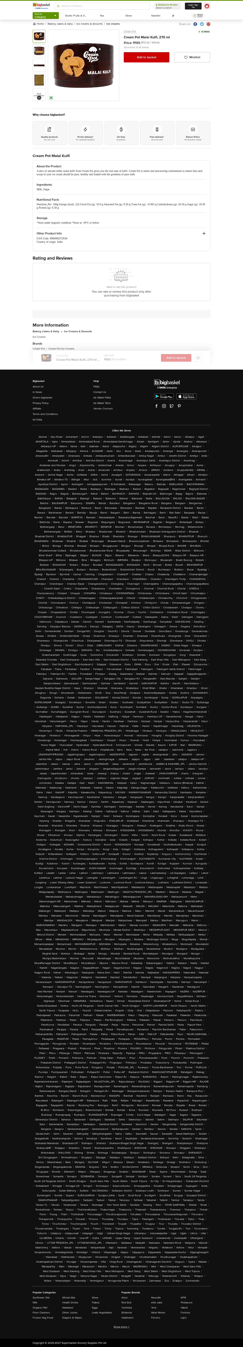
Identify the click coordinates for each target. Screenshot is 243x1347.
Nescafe (156, 1297)
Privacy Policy (41, 403)
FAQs (96, 386)
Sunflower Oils (41, 1297)
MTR (183, 1297)
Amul (124, 1297)
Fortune (185, 1312)
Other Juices (69, 1312)
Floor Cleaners (41, 1312)
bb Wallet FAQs (102, 397)
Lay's (184, 1317)
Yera (153, 1307)
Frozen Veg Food (43, 1317)
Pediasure (187, 1302)
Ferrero (155, 1317)
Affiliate (37, 408)
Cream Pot (130, 31)
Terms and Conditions (45, 414)
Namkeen (67, 1307)
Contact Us (99, 392)
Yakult (184, 1307)
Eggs (95, 1307)
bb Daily (37, 419)
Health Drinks (70, 1302)
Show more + (121, 1326)
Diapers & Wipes (72, 1317)
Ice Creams (39, 337)
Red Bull (126, 1302)
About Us (38, 386)
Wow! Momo (158, 1312)
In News (37, 392)
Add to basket (146, 57)
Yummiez (127, 1307)
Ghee (95, 1297)
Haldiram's (128, 1317)
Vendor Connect (103, 408)
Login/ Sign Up (193, 6)
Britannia (127, 1312)
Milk (35, 1302)
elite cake (156, 1302)
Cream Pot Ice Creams (61, 348)
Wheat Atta (68, 1297)
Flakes (95, 1302)
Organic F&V (40, 1307)
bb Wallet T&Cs (102, 403)
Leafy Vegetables (102, 1312)
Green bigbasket (42, 397)
